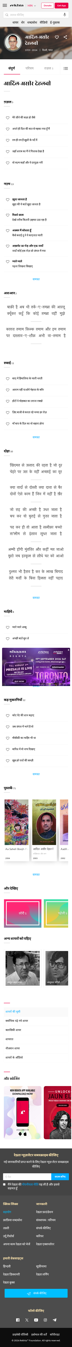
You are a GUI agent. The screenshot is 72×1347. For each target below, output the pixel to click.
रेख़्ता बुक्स (9, 1282)
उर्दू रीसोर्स (8, 1236)
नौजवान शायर (13, 1048)
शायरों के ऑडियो (14, 1058)
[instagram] (45, 1320)
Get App (61, 5)
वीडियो (43, 22)
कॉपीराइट (55, 1334)
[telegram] (54, 1320)
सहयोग (7, 1211)
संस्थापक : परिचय (45, 1220)
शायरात (9, 1039)
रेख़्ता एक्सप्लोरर (45, 1244)
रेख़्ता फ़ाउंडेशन (44, 1211)
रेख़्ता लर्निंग (42, 1274)
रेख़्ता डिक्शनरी (11, 1274)
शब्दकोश (32, 22)
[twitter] (27, 1320)
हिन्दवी (7, 1266)
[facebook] (18, 1320)
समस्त (36, 280)
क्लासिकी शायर (13, 1030)
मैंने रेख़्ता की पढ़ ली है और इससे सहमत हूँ (34, 1186)
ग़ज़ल (48, 69)
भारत (50, 50)
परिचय (30, 69)
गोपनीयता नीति (30, 1184)
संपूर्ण (11, 69)
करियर (40, 1236)
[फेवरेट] (56, 36)
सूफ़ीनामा (41, 1266)
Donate (47, 5)
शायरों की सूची (13, 1012)
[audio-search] (65, 14)
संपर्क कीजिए (43, 1228)
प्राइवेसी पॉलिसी (20, 1334)
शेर (23, 22)
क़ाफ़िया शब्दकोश (12, 1220)
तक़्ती (6, 1228)
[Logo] (16, 5)
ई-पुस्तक (55, 22)
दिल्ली (44, 50)
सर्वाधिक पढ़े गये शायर (17, 1021)
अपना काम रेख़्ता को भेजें (16, 1244)
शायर (15, 22)
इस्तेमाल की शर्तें (39, 1334)
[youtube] (36, 1320)
